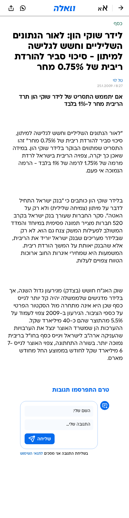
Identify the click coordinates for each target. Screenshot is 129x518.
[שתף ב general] (11, 8)
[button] (102, 8)
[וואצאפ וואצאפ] (23, 8)
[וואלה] (64, 8)
